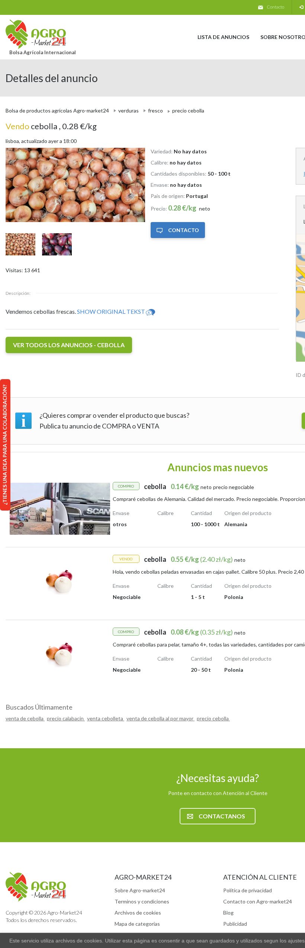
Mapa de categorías (137, 924)
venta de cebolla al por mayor (160, 718)
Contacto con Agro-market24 (257, 901)
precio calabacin (66, 718)
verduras (128, 110)
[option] (72, 185)
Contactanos (222, 816)
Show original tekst (111, 311)
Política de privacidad (247, 890)
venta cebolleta (105, 718)
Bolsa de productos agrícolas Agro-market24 (57, 110)
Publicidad (235, 924)
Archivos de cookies (138, 912)
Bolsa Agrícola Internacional (42, 52)
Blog (228, 912)
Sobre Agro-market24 (140, 890)
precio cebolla (213, 718)
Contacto (275, 7)
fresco (155, 110)
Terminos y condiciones (142, 901)
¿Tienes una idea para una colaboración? (4, 445)
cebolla (32, 126)
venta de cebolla (25, 718)
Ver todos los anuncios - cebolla (69, 344)
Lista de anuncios (223, 37)
